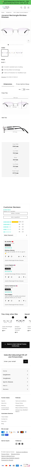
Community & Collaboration (5, 408)
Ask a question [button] (15, 217)
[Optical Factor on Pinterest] (22, 444)
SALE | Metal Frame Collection (21, 12)
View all (27, 314)
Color (3, 48)
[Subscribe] (25, 361)
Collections (9, 12)
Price (3, 59)
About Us (3, 403)
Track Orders (4, 417)
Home (2, 12)
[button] (7, 222)
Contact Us (4, 419)
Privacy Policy (19, 403)
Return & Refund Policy (22, 407)
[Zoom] (28, 40)
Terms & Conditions (21, 401)
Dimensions (8, 84)
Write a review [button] (15, 213)
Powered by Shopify (7, 460)
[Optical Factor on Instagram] (16, 444)
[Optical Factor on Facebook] (19, 444)
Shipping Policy (20, 405)
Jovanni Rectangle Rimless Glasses (14, 260)
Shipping (3, 77)
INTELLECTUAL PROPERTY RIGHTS (22, 410)
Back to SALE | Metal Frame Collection (16, 345)
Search (3, 401)
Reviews (3, 405)
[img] (15, 248)
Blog (2, 423)
